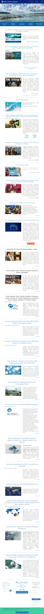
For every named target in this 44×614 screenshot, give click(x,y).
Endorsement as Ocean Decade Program (22, 404)
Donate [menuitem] (31, 1)
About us (4, 586)
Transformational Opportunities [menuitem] (39, 24)
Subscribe (36, 599)
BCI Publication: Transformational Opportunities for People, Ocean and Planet (22, 440)
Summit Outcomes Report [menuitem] (30, 24)
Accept (17, 612)
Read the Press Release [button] (32, 41)
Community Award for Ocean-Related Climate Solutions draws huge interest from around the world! (22, 503)
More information (24, 612)
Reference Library (6, 585)
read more (37, 215)
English (36, 1)
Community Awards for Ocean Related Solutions (22, 528)
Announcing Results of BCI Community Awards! (22, 465)
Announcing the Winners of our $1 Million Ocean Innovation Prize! (22, 322)
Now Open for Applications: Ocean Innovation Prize (22, 383)
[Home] (9, 1)
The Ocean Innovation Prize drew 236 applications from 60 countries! (22, 362)
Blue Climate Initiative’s (31, 367)
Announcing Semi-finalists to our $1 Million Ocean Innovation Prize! (22, 342)
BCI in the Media (6, 583)
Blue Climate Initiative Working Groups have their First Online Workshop (22, 556)
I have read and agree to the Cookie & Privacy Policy (36, 602)
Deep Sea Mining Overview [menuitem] (13, 24)
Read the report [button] (33, 172)
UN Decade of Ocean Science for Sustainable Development (31, 371)
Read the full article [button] (32, 160)
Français (37, 2)
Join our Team (5, 588)
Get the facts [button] (34, 93)
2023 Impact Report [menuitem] (4, 24)
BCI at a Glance (5, 582)
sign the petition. (30, 243)
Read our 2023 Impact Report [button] (30, 106)
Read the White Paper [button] (35, 136)
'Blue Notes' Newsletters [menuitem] (22, 24)
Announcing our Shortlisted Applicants (22, 484)
